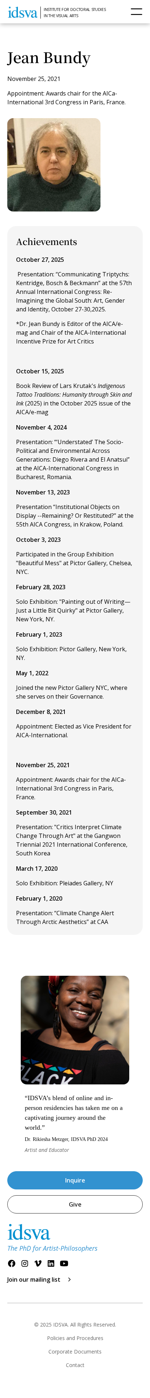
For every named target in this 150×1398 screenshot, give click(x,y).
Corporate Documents (75, 1351)
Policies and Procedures (75, 1338)
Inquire (75, 1180)
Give (75, 1204)
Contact (75, 1365)
